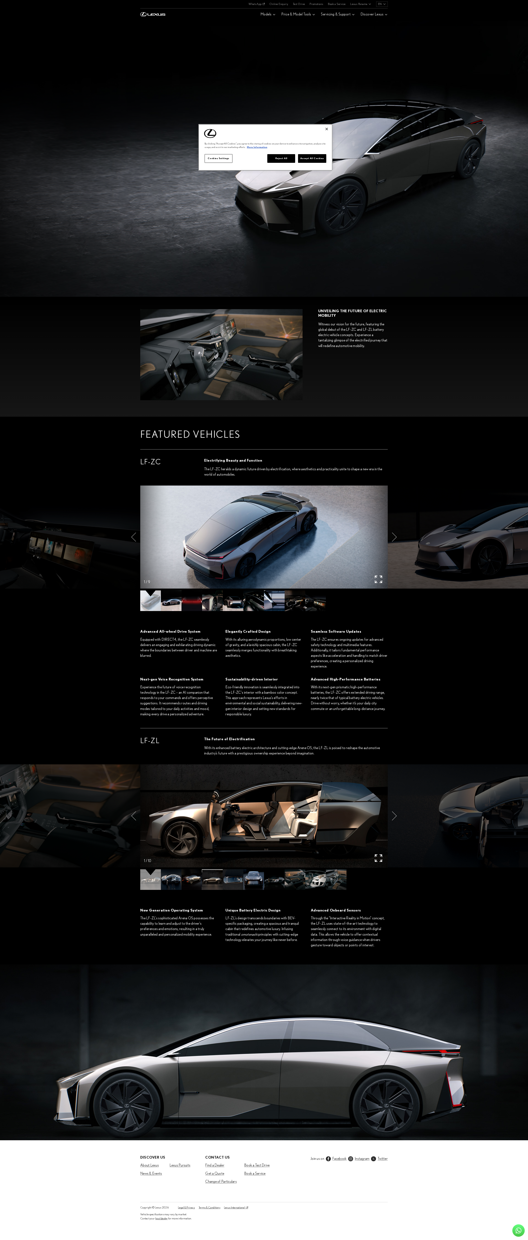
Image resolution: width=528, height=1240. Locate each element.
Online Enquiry (278, 4)
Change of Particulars (221, 1182)
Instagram (362, 1159)
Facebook (339, 1159)
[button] (133, 537)
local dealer (161, 1218)
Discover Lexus (372, 14)
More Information (257, 147)
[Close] (326, 129)
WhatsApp (255, 4)
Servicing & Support (336, 14)
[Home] (152, 4)
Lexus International (234, 1207)
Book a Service (337, 4)
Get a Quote (214, 1173)
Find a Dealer (214, 1165)
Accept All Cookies (312, 158)
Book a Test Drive (257, 1165)
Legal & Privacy (186, 1207)
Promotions (316, 4)
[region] (265, 147)
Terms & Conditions (209, 1207)
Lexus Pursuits (180, 1165)
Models (266, 14)
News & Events (151, 1173)
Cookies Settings (218, 158)
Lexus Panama (358, 4)
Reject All (281, 158)
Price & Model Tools (296, 14)
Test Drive (299, 4)
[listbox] (382, 4)
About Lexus (149, 1165)
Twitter (383, 1159)
